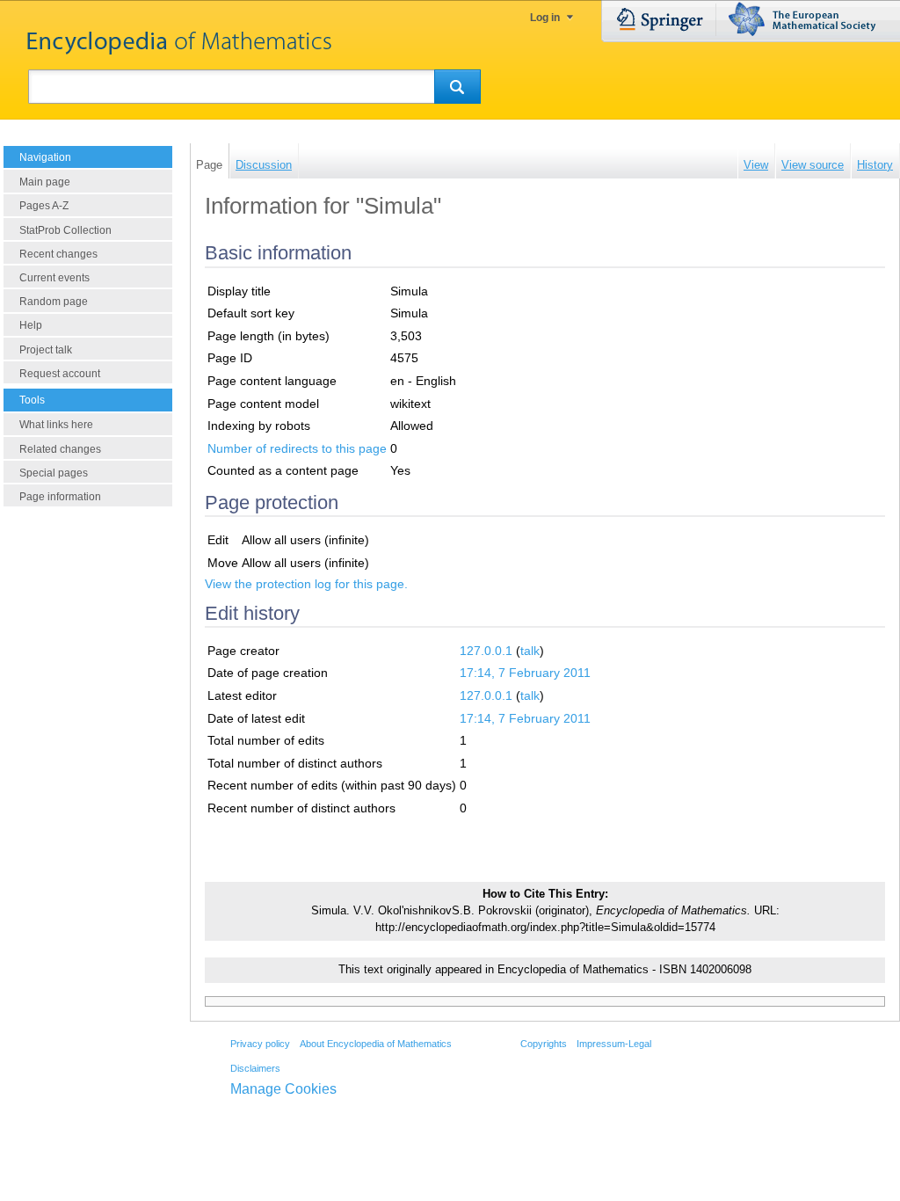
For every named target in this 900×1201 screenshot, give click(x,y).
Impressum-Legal (614, 1043)
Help (30, 325)
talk (530, 651)
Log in (545, 17)
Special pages (53, 473)
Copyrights (543, 1043)
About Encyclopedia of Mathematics (376, 1043)
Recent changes (58, 254)
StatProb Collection (65, 230)
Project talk (45, 350)
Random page (53, 301)
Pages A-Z (44, 206)
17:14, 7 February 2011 (525, 673)
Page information (60, 497)
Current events (54, 278)
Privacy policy (260, 1043)
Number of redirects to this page (297, 448)
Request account (59, 374)
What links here (56, 425)
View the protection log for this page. (306, 584)
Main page (44, 182)
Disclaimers (255, 1068)
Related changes (60, 449)
